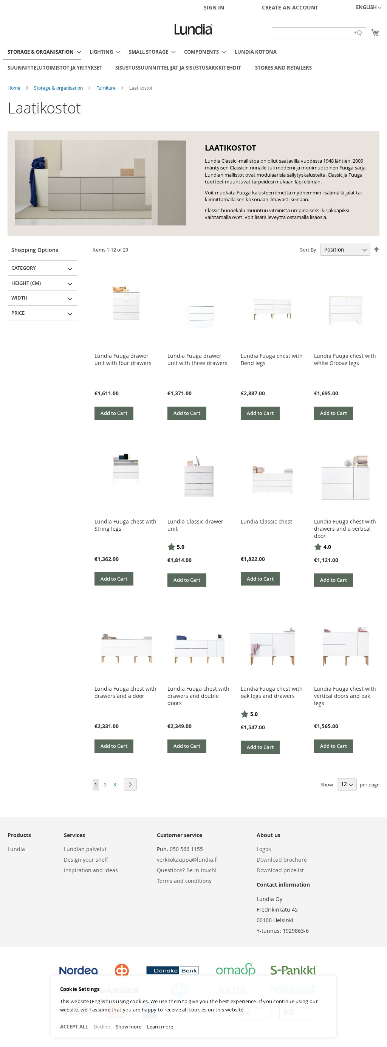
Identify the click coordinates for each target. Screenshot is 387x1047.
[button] (369, 8)
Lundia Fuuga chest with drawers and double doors (198, 696)
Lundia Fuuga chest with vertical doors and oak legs (345, 696)
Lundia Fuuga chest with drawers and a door (125, 692)
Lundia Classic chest (266, 521)
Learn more (160, 1026)
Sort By (308, 249)
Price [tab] (18, 312)
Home (15, 88)
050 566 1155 (186, 849)
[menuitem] (42, 52)
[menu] (193, 59)
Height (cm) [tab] (26, 283)
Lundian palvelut (85, 849)
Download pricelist (280, 870)
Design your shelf (86, 859)
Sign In (214, 7)
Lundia (16, 849)
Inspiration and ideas (91, 870)
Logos (264, 849)
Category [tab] (23, 267)
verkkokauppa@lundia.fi (187, 859)
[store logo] (193, 29)
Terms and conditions (184, 880)
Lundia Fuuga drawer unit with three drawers (197, 359)
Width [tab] (19, 297)
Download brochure (282, 859)
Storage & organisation (59, 88)
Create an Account (290, 7)
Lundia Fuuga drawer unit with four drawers (123, 359)
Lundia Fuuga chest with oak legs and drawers (272, 692)
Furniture (106, 88)
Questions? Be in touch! (187, 870)
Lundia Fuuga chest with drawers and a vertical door (345, 528)
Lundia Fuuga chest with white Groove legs (345, 359)
